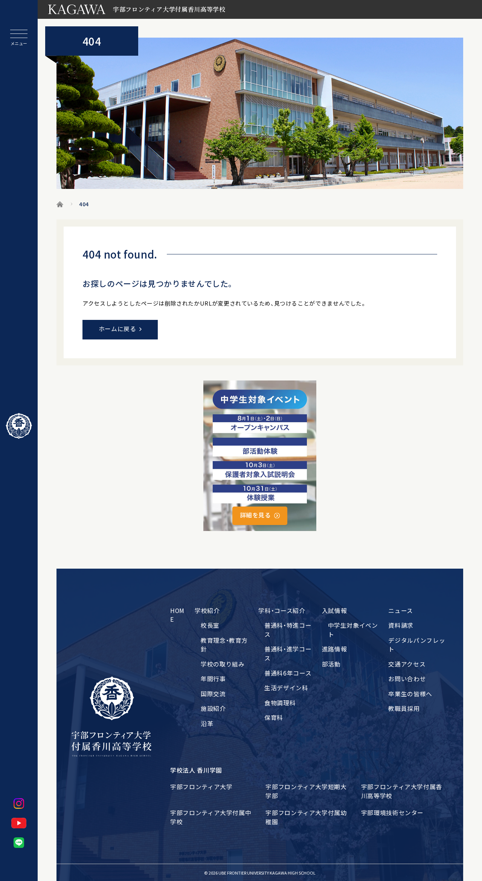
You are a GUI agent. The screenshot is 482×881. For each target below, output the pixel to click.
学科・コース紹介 (281, 610)
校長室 (210, 625)
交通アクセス (407, 664)
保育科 (273, 717)
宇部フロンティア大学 (201, 786)
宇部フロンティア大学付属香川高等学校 (401, 791)
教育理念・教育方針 (224, 645)
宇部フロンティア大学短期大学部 (305, 791)
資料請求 (400, 625)
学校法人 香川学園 (196, 770)
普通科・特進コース (287, 630)
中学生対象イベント (353, 630)
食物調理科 (280, 702)
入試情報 (334, 610)
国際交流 (213, 693)
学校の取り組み (222, 664)
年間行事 (213, 678)
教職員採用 (403, 708)
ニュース (400, 610)
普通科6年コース (287, 673)
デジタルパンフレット (416, 645)
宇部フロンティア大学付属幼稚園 (305, 817)
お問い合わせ (407, 678)
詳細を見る (255, 515)
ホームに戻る (117, 328)
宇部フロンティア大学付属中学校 (210, 817)
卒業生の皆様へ (410, 693)
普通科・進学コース (287, 653)
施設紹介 (213, 708)
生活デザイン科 (286, 687)
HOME (177, 615)
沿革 (207, 723)
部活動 (331, 664)
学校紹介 (207, 610)
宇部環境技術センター (392, 812)
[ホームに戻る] (19, 426)
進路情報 (334, 649)
